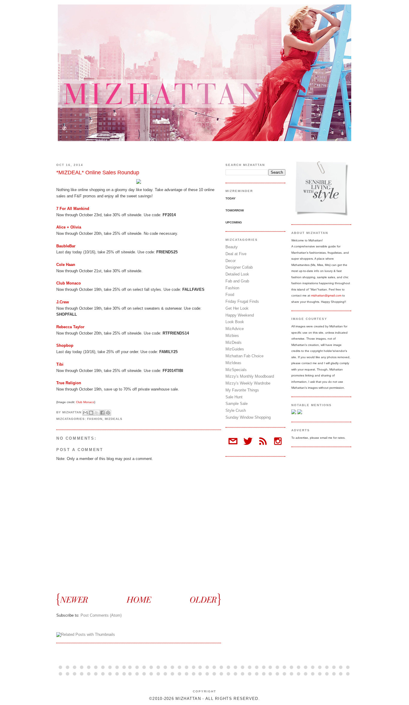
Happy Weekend (239, 315)
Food (229, 294)
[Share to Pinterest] (108, 413)
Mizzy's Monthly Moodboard (249, 376)
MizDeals (113, 418)
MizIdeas (233, 363)
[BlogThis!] (91, 413)
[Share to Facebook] (102, 413)
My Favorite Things (242, 390)
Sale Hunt (234, 397)
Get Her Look (237, 308)
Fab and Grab (237, 281)
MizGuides (234, 349)
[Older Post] (202, 599)
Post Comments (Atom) (101, 615)
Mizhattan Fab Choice (244, 356)
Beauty (231, 247)
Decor (230, 260)
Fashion (94, 418)
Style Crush (235, 410)
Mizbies (232, 335)
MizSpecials (236, 369)
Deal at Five (235, 254)
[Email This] (85, 413)
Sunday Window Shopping (248, 417)
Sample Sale (236, 403)
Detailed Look (237, 274)
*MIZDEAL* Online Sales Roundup (97, 173)
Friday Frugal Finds (242, 301)
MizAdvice (234, 328)
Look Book (234, 322)
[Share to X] (97, 413)
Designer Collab (239, 267)
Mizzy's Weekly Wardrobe (247, 383)
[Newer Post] (75, 599)
